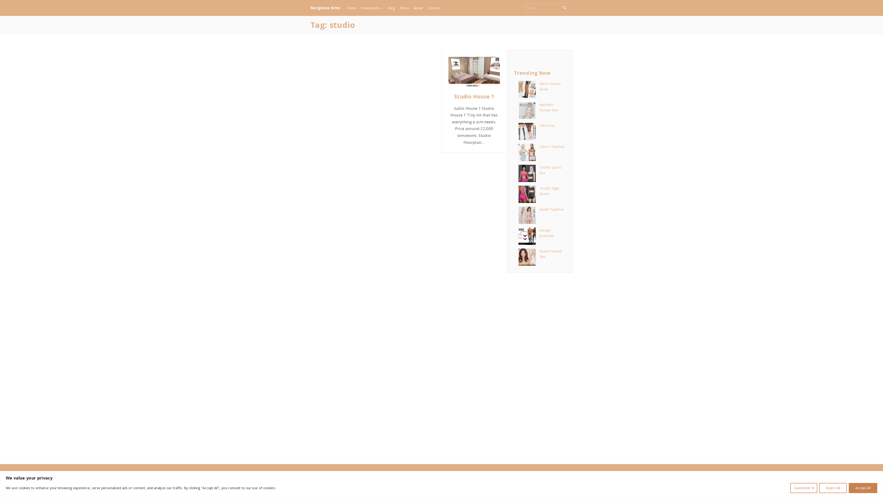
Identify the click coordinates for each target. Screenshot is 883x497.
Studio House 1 (474, 96)
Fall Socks (547, 125)
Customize (802, 488)
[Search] (564, 7)
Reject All (833, 488)
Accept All (863, 488)
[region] (441, 484)
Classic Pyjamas (552, 146)
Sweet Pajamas (551, 209)
